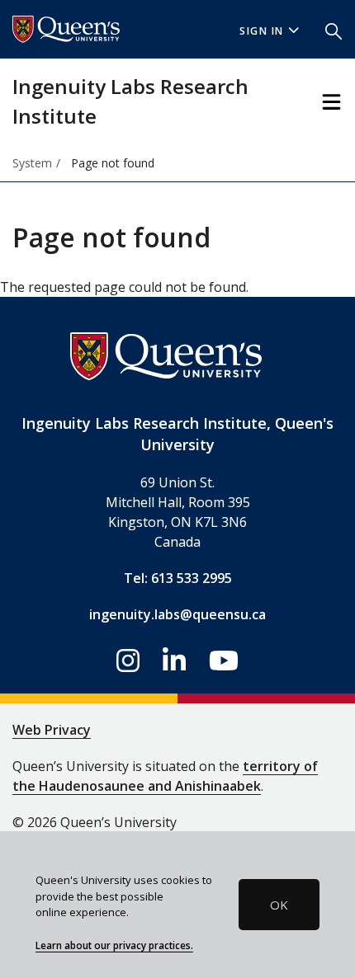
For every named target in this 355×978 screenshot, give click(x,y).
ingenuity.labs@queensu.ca (177, 614)
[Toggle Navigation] (331, 101)
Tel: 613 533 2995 (178, 578)
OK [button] (279, 904)
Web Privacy (51, 730)
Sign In (261, 31)
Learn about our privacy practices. (114, 945)
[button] (333, 30)
